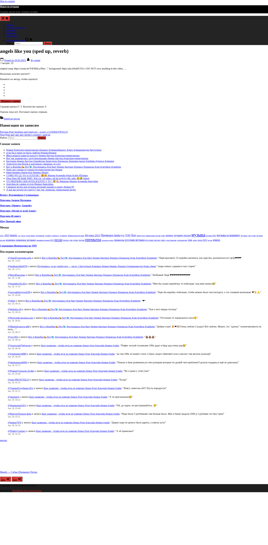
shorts (23, 236)
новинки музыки (26, 240)
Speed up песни (12, 118)
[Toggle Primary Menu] (5, 18)
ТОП (127, 235)
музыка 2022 (211, 236)
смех (163, 240)
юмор (216, 240)
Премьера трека (111, 235)
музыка (198, 234)
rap (19, 236)
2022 (2, 236)
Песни (9, 24)
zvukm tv (55, 235)
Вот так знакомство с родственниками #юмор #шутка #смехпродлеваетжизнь (47, 158)
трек (190, 240)
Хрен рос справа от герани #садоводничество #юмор (34, 169)
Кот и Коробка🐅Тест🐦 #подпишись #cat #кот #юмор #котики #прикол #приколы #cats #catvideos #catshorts (63, 167)
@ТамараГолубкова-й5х (20, 388)
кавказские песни (153, 235)
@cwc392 (13, 337)
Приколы (11, 33)
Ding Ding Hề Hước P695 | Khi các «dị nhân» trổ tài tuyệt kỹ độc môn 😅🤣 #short (47, 178)
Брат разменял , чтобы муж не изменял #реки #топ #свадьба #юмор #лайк (80, 345)
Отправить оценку (10, 101)
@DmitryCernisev (17, 431)
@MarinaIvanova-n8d (18, 326)
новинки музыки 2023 (45, 240)
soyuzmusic (40, 236)
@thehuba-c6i (15, 309)
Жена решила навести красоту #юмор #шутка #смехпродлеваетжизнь (43, 155)
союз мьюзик (171, 240)
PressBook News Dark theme (26, 490)
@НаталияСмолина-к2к (20, 318)
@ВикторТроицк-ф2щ (19, 414)
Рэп (123, 235)
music (14, 235)
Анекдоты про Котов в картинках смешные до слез (33, 164)
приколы (119, 240)
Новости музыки (9, 6)
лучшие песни (182, 235)
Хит (133, 235)
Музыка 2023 (92, 235)
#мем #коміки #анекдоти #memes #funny (27, 172)
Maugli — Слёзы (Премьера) (15, 472)
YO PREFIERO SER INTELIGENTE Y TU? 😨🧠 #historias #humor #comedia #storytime (52, 181)
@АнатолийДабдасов (19, 345)
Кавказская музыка (76, 235)
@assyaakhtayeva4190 (19, 292)
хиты (195, 240)
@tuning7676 (14, 422)
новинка (10, 240)
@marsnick (13, 397)
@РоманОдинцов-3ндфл (21, 371)
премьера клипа (107, 240)
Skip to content (7, 1)
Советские (11, 36)
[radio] (137, 84)
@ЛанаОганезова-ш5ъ (19, 258)
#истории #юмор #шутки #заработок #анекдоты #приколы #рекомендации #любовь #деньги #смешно (60, 161)
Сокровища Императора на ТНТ (18, 245)
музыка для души (248, 235)
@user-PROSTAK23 (18, 379)
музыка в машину (228, 235)
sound (35, 60)
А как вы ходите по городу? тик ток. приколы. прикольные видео (41, 189)
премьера (93, 239)
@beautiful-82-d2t (17, 283)
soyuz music (30, 236)
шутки (210, 240)
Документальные (15, 27)
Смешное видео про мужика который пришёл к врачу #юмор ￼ (40, 187)
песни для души (70, 240)
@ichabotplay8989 (17, 354)
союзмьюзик (182, 240)
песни (58, 240)
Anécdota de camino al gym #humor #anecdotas (29, 184)
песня (81, 240)
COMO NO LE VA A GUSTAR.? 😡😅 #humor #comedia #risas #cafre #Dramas (47, 175)
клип (163, 236)
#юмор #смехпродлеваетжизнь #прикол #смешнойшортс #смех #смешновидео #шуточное (53, 150)
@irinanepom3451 (17, 405)
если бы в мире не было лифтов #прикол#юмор (31, 152)
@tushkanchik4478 (17, 266)
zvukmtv (63, 235)
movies (3, 440)
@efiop (11, 300)
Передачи (11, 30)
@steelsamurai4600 (17, 362)
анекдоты (141, 235)
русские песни (152, 240)
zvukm (48, 235)
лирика (169, 235)
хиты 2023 (202, 240)
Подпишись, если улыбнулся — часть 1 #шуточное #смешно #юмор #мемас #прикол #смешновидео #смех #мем (96, 266)
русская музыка (135, 240)
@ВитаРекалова (16, 275)
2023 (6, 235)
